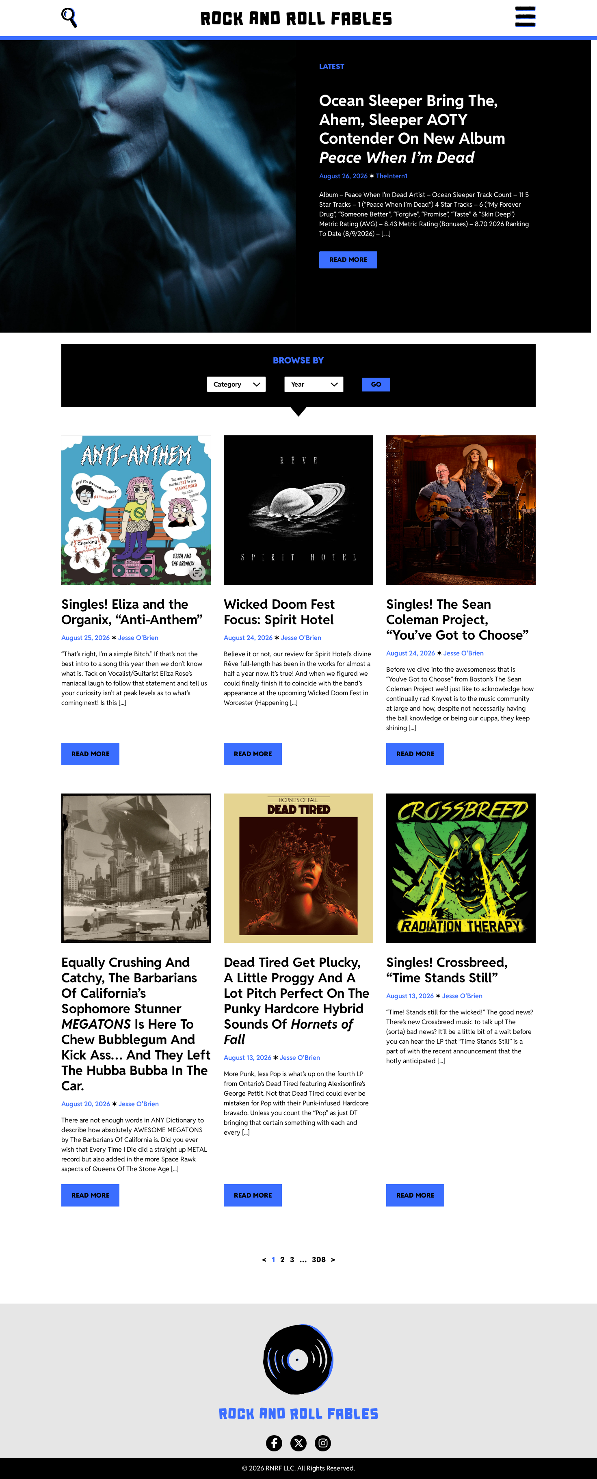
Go (376, 384)
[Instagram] (323, 1443)
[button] (69, 18)
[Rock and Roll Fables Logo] (298, 1373)
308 (319, 1259)
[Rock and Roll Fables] (296, 18)
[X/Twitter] (298, 1443)
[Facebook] (274, 1443)
